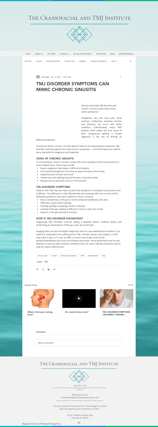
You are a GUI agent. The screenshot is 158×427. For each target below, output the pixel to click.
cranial (54, 256)
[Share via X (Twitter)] (43, 269)
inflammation (93, 256)
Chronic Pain (70, 61)
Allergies (82, 61)
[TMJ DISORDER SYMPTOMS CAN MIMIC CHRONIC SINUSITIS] (116, 298)
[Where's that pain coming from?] (41, 298)
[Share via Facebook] (37, 269)
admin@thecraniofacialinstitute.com (82, 397)
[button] (130, 61)
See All (130, 285)
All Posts (28, 61)
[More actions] (120, 76)
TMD (82, 256)
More (113, 61)
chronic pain (42, 256)
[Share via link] (54, 269)
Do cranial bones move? (76, 312)
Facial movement (53, 61)
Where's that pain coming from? (40, 313)
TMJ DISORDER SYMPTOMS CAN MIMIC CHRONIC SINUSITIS (116, 313)
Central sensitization (99, 61)
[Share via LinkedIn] (49, 269)
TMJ (103, 256)
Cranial (39, 61)
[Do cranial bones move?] (79, 298)
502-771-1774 (80, 385)
